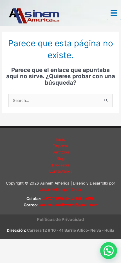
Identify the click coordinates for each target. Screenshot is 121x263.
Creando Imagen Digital (60, 189)
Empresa (60, 146)
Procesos (60, 165)
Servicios (60, 152)
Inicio (60, 139)
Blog (60, 158)
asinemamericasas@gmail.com (68, 205)
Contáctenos (60, 171)
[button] (60, 219)
